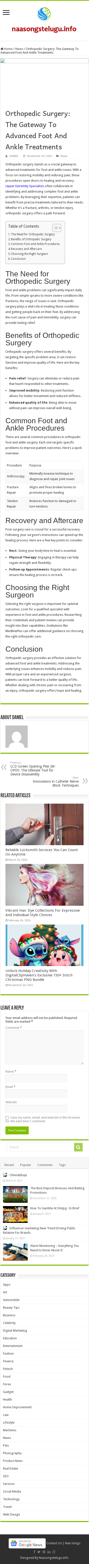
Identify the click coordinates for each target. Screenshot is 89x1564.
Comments (45, 1165)
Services (9, 1484)
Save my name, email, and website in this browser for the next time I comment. (42, 1119)
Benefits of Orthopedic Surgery (31, 239)
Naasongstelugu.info (53, 1558)
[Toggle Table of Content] (54, 228)
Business (9, 1315)
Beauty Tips (11, 1307)
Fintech (8, 1369)
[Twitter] (39, 1552)
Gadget (8, 1392)
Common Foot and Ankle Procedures (35, 244)
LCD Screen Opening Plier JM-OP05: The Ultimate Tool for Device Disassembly (33, 768)
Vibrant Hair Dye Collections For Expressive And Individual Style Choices (42, 912)
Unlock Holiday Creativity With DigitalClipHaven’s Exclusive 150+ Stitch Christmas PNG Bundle (38, 975)
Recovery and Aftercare (26, 249)
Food (6, 1376)
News (19, 49)
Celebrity (9, 1323)
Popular (25, 1165)
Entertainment (12, 1346)
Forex (7, 1384)
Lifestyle (9, 1422)
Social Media (12, 1491)
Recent (9, 1165)
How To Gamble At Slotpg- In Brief (54, 1208)
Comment (13, 1028)
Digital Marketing (15, 1330)
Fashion (8, 1353)
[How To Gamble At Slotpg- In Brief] (15, 1214)
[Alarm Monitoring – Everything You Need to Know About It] (15, 1252)
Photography (12, 1453)
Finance (8, 1361)
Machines (9, 1430)
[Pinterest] (44, 1552)
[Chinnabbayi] (5, 1175)
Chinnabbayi (18, 1175)
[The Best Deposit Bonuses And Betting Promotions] (15, 1194)
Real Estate (10, 1468)
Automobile (11, 1300)
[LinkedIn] (49, 1552)
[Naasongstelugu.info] (44, 20)
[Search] (78, 1147)
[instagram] (54, 1552)
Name (10, 1071)
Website (11, 1102)
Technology (11, 1499)
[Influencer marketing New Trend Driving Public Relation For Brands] (5, 1228)
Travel (7, 1507)
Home (8, 49)
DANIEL (14, 156)
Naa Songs (72, 1543)
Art (5, 1292)
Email (10, 1087)
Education (10, 1338)
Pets (6, 1445)
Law (6, 1415)
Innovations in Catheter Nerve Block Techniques (56, 781)
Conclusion (18, 259)
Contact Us (54, 1543)
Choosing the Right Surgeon (29, 254)
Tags (62, 1165)
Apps (6, 1284)
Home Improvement (17, 1407)
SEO (6, 1476)
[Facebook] (34, 1552)
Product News (13, 1461)
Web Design (11, 1514)
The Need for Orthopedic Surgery (33, 234)
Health (7, 1399)
